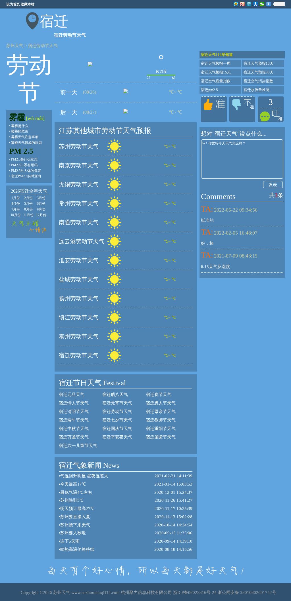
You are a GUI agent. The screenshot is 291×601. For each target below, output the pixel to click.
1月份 (15, 198)
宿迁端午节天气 (74, 420)
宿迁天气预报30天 (258, 72)
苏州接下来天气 (75, 525)
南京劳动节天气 (79, 165)
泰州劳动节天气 (79, 336)
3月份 (41, 198)
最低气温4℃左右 (76, 492)
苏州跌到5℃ (72, 500)
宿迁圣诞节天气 (161, 437)
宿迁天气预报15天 (216, 72)
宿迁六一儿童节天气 (78, 445)
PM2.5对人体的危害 (26, 171)
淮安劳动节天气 (79, 260)
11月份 (28, 215)
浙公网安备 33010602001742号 (247, 592)
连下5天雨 (70, 541)
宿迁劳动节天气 (43, 45)
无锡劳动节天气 (79, 184)
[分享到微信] (262, 4)
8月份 (28, 209)
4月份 (15, 204)
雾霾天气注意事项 (24, 137)
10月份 (16, 215)
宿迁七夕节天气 (117, 420)
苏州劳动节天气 (79, 146)
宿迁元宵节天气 (117, 403)
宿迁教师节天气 (161, 420)
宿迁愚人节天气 (161, 403)
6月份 (41, 204)
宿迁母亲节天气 (161, 411)
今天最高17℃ (73, 484)
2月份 (28, 198)
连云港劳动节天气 (81, 241)
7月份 (15, 209)
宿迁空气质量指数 (215, 81)
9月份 (41, 209)
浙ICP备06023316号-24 (195, 592)
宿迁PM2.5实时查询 (26, 176)
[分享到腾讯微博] (249, 4)
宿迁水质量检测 (256, 90)
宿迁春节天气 (158, 394)
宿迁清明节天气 (74, 411)
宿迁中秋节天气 (74, 428)
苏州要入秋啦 (73, 533)
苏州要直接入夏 (75, 516)
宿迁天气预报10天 (258, 63)
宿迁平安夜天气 (117, 437)
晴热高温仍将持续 (77, 549)
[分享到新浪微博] (242, 4)
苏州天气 (14, 45)
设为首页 (13, 4)
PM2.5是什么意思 (24, 159)
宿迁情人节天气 (74, 403)
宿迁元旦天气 (71, 394)
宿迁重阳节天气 (161, 428)
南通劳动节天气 (79, 222)
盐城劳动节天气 (79, 279)
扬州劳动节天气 (79, 298)
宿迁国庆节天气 (117, 428)
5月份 (28, 204)
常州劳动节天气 (79, 203)
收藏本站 (27, 4)
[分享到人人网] (255, 4)
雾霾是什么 (19, 126)
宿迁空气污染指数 (258, 81)
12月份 (41, 215)
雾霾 (17, 117)
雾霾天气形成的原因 (26, 143)
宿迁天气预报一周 (215, 63)
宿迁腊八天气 (115, 394)
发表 (273, 184)
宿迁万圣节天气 (74, 437)
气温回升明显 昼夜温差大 (84, 476)
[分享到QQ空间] (236, 4)
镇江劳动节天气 (79, 317)
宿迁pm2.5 (209, 90)
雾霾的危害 (19, 131)
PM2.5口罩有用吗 (24, 165)
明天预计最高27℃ (77, 508)
